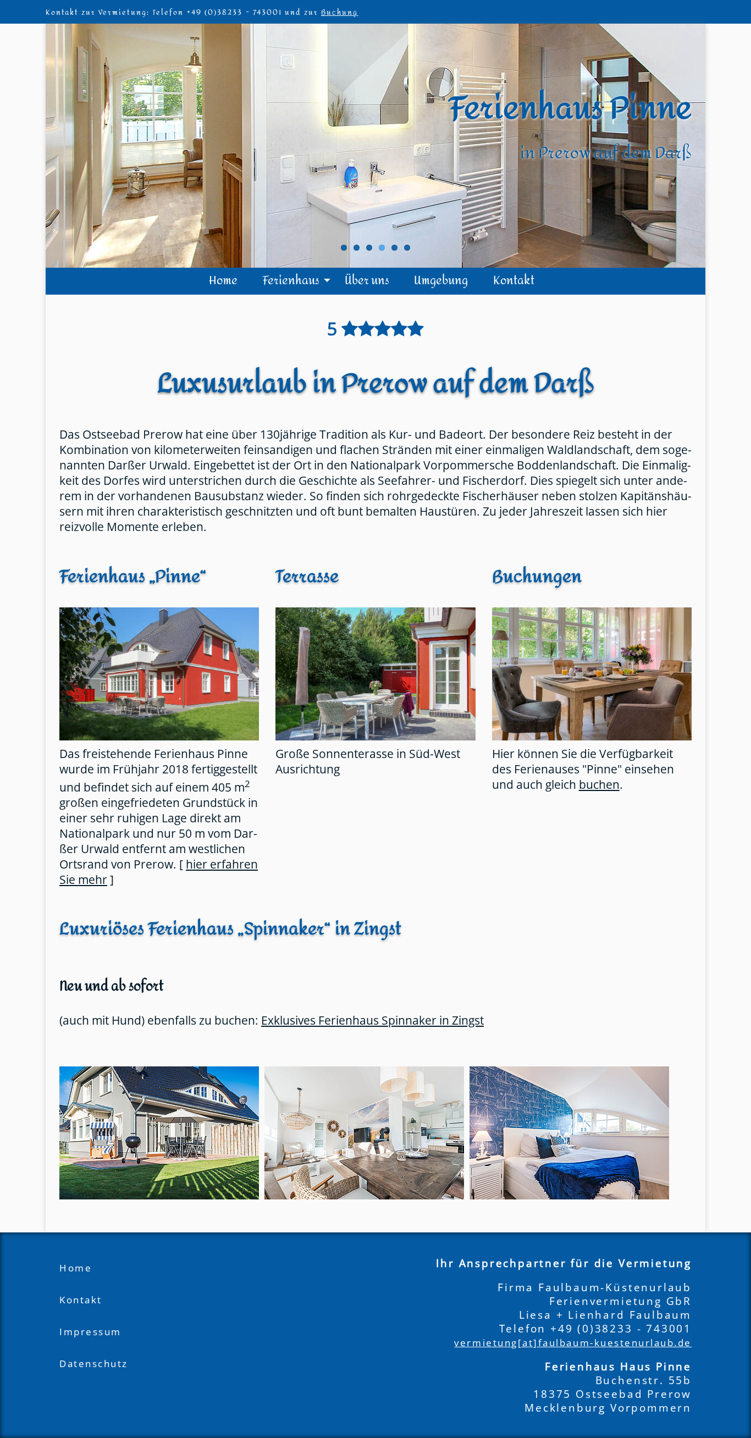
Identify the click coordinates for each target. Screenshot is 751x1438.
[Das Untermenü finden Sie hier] (327, 281)
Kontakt (513, 280)
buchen (599, 784)
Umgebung (441, 280)
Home (223, 280)
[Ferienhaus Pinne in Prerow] (159, 673)
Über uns (367, 280)
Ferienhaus (290, 280)
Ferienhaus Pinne (570, 108)
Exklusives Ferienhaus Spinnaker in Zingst (372, 1020)
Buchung (339, 12)
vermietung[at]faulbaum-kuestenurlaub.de (573, 1342)
